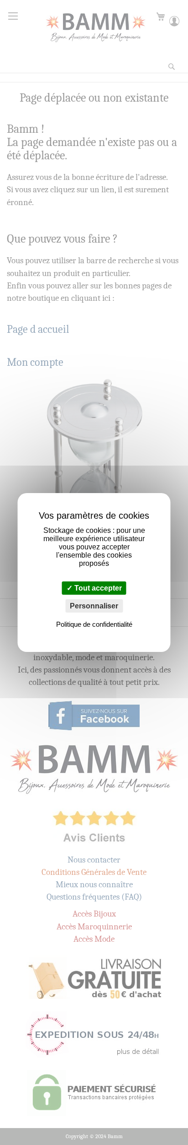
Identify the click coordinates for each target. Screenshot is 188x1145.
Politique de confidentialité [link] (94, 624)
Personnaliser (94, 606)
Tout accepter (97, 588)
